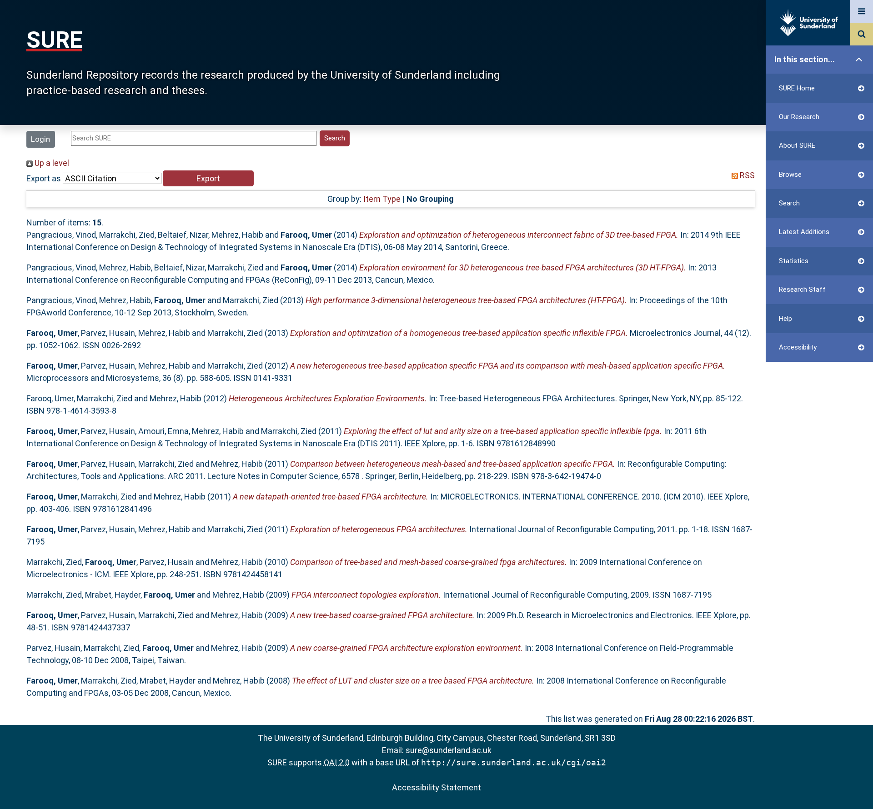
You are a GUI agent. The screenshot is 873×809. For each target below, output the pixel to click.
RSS (746, 175)
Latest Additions (804, 232)
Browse (790, 174)
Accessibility (798, 347)
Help (785, 319)
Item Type (382, 199)
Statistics (793, 261)
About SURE (797, 145)
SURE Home (797, 88)
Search (789, 203)
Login (40, 139)
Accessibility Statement (436, 787)
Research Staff (802, 289)
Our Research (799, 117)
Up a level (51, 163)
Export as (43, 178)
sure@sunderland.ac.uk (449, 750)
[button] (208, 178)
